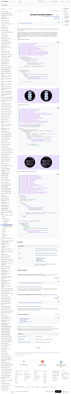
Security (16, 376)
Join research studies (65, 378)
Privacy (26, 379)
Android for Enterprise (19, 374)
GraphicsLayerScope (39, 248)
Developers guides (55, 375)
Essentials (13, 1)
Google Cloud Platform (45, 386)
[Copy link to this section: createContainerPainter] (30, 314)
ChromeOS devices (37, 376)
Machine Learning (27, 374)
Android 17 (45, 372)
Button (28, 39)
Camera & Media (27, 377)
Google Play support (65, 376)
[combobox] (43, 1)
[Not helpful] (58, 11)
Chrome (33, 386)
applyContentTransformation (49, 253)
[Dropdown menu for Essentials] (16, 1)
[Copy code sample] (58, 42)
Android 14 (45, 377)
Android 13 (45, 379)
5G (25, 381)
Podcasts (16, 382)
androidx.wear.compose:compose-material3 (52, 16)
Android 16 (45, 374)
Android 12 (45, 381)
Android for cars (36, 377)
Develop (20, 1)
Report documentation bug (65, 375)
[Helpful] (57, 11)
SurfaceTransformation (27, 23)
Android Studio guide (55, 373)
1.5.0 (58, 19)
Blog (16, 381)
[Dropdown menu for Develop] (23, 1)
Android (16, 372)
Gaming (26, 372)
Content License (44, 352)
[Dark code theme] (58, 22)
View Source (56, 17)
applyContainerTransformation (50, 248)
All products (53, 386)
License (20, 391)
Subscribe (58, 391)
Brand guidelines (25, 391)
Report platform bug (65, 372)
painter (52, 264)
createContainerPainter (40, 258)
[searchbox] (7, 9)
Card (28, 104)
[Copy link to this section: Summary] (24, 242)
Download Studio (55, 378)
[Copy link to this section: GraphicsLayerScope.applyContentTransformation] (18, 296)
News (16, 379)
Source (16, 377)
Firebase (37, 386)
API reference (4, 5)
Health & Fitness (27, 376)
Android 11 (45, 382)
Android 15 (45, 376)
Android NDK (54, 380)
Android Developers (20, 10)
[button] (7, 11)
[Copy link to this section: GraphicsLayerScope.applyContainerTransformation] (18, 276)
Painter (19, 258)
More (27, 1)
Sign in (68, 1)
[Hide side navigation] (12, 392)
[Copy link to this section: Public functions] (28, 270)
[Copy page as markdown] (56, 15)
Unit (19, 248)
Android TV (36, 379)
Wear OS (35, 374)
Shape (41, 260)
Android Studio (63, 1)
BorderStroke (42, 261)
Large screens (36, 372)
